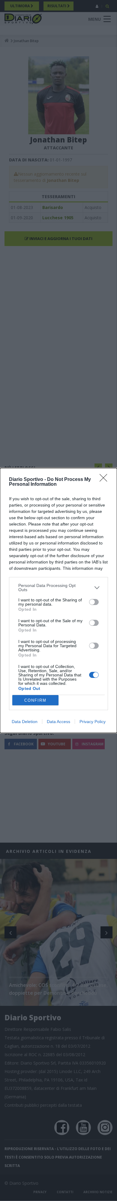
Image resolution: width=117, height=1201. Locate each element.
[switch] (94, 602)
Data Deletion (25, 721)
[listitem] (58, 587)
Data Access (58, 721)
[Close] (105, 479)
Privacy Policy (93, 721)
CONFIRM (35, 700)
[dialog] (58, 600)
